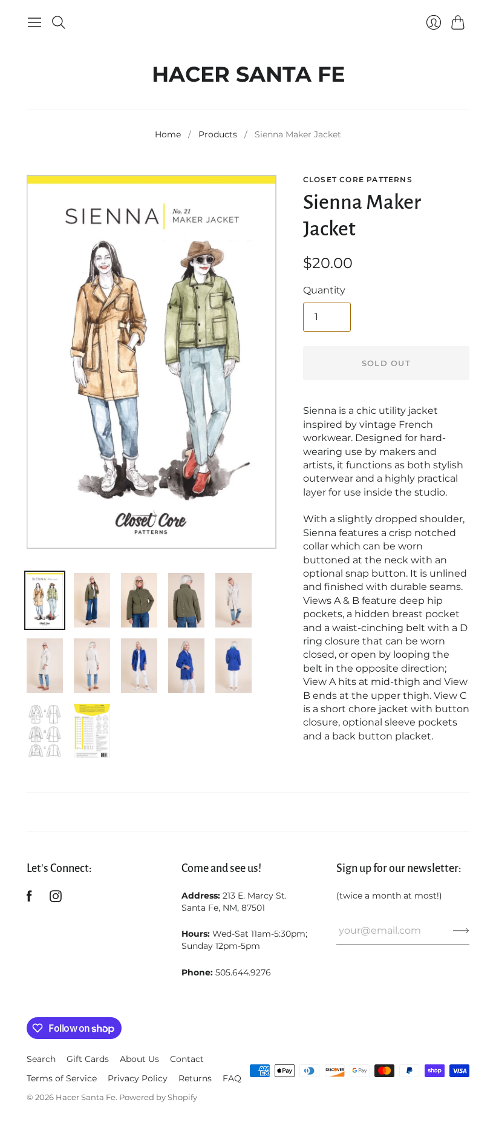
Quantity (324, 290)
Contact (187, 1058)
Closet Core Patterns (358, 179)
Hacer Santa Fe (248, 71)
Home (168, 134)
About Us (139, 1058)
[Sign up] (461, 931)
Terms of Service (62, 1078)
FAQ (232, 1078)
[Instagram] (56, 899)
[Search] (58, 22)
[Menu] (34, 22)
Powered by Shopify (158, 1097)
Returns (195, 1078)
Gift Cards (88, 1058)
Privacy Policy (138, 1078)
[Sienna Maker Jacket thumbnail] (45, 600)
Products (217, 134)
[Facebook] (29, 899)
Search (41, 1058)
